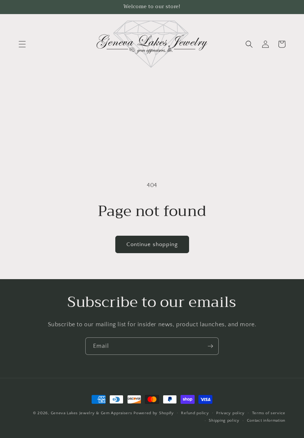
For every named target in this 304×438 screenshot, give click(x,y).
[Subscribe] (210, 346)
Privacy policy (230, 413)
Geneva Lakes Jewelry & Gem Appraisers (91, 413)
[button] (22, 44)
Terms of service (268, 413)
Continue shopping (152, 244)
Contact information (266, 420)
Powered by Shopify (153, 413)
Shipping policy (224, 420)
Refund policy (195, 413)
